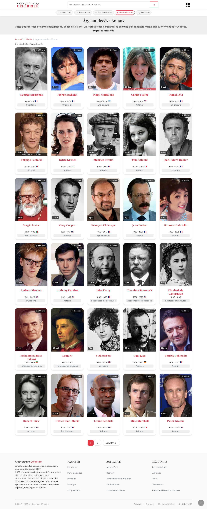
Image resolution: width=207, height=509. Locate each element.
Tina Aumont (140, 159)
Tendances (84, 12)
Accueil (18, 39)
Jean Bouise (139, 225)
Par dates (72, 467)
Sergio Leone (31, 225)
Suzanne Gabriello (175, 225)
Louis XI (67, 355)
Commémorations (116, 490)
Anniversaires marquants (119, 478)
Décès (29, 39)
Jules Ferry (103, 290)
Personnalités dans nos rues (166, 490)
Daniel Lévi (176, 94)
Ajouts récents (105, 12)
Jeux (154, 478)
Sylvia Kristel (67, 159)
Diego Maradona (103, 94)
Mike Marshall (139, 420)
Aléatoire (145, 12)
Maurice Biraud (103, 159)
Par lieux (71, 478)
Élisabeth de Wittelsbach (175, 291)
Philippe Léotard (31, 159)
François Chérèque (103, 225)
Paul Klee (140, 355)
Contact (138, 504)
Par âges (71, 484)
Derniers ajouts (159, 467)
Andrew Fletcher (31, 290)
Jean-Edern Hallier (176, 159)
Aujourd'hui (65, 12)
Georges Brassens (31, 94)
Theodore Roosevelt (139, 290)
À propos (150, 504)
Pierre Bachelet (67, 94)
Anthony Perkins (67, 290)
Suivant (110, 443)
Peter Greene (175, 420)
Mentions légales (166, 504)
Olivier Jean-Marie (67, 420)
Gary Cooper (67, 225)
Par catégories (74, 473)
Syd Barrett (103, 355)
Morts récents (126, 12)
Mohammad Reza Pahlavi (31, 357)
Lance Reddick (103, 420)
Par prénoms (73, 490)
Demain (110, 473)
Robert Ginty (31, 420)
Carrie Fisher (139, 94)
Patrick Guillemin (176, 355)
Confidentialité (185, 504)
